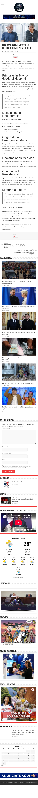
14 (23, 756)
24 (3, 761)
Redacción (6, 51)
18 (8, 758)
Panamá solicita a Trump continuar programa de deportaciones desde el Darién (14, 245)
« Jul (2, 765)
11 (8, 756)
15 (28, 756)
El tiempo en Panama (18, 577)
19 (13, 758)
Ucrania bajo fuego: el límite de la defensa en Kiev (18, 383)
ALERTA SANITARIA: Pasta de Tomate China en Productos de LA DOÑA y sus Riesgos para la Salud (23, 732)
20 (18, 758)
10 (3, 756)
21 (23, 758)
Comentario (6, 428)
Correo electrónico (7, 453)
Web (3, 459)
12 (13, 756)
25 (8, 761)
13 (18, 756)
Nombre (5, 447)
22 (28, 758)
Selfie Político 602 (17, 482)
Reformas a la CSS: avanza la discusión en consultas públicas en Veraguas (24, 251)
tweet (14, 54)
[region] (18, 601)
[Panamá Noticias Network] (19, 7)
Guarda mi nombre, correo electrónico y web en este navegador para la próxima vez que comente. (17, 466)
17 (3, 758)
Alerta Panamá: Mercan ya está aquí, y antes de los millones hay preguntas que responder (23, 499)
